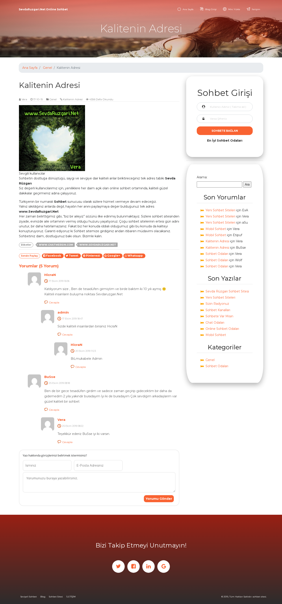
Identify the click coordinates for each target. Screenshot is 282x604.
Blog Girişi (211, 9)
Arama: (202, 177)
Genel (47, 68)
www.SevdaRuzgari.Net (97, 244)
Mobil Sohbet (216, 229)
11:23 (93, 350)
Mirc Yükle (234, 9)
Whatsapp (135, 255)
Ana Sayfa (188, 9)
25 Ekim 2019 (56, 383)
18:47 (80, 318)
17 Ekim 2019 (56, 281)
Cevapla (54, 302)
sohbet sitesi (259, 596)
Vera (24, 99)
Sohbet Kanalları (218, 310)
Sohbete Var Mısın (219, 316)
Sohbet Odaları (217, 254)
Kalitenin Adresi (73, 99)
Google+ (114, 255)
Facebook (53, 255)
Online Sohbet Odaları (222, 329)
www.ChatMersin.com (56, 244)
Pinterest (93, 255)
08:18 (67, 383)
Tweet (74, 255)
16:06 (66, 281)
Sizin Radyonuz (217, 304)
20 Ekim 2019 (82, 350)
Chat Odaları (215, 323)
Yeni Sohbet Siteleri (220, 210)
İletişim (256, 9)
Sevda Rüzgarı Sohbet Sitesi (227, 291)
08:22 (80, 425)
